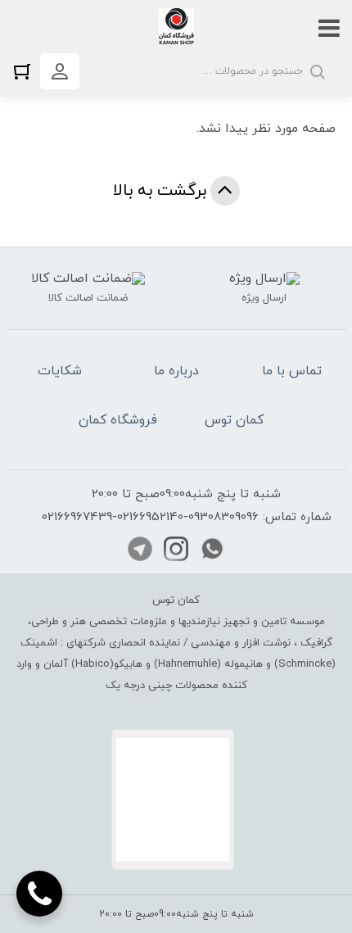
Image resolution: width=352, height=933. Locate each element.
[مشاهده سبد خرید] (26, 71)
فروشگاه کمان (118, 420)
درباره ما (176, 371)
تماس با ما (292, 371)
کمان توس (234, 420)
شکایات (60, 371)
